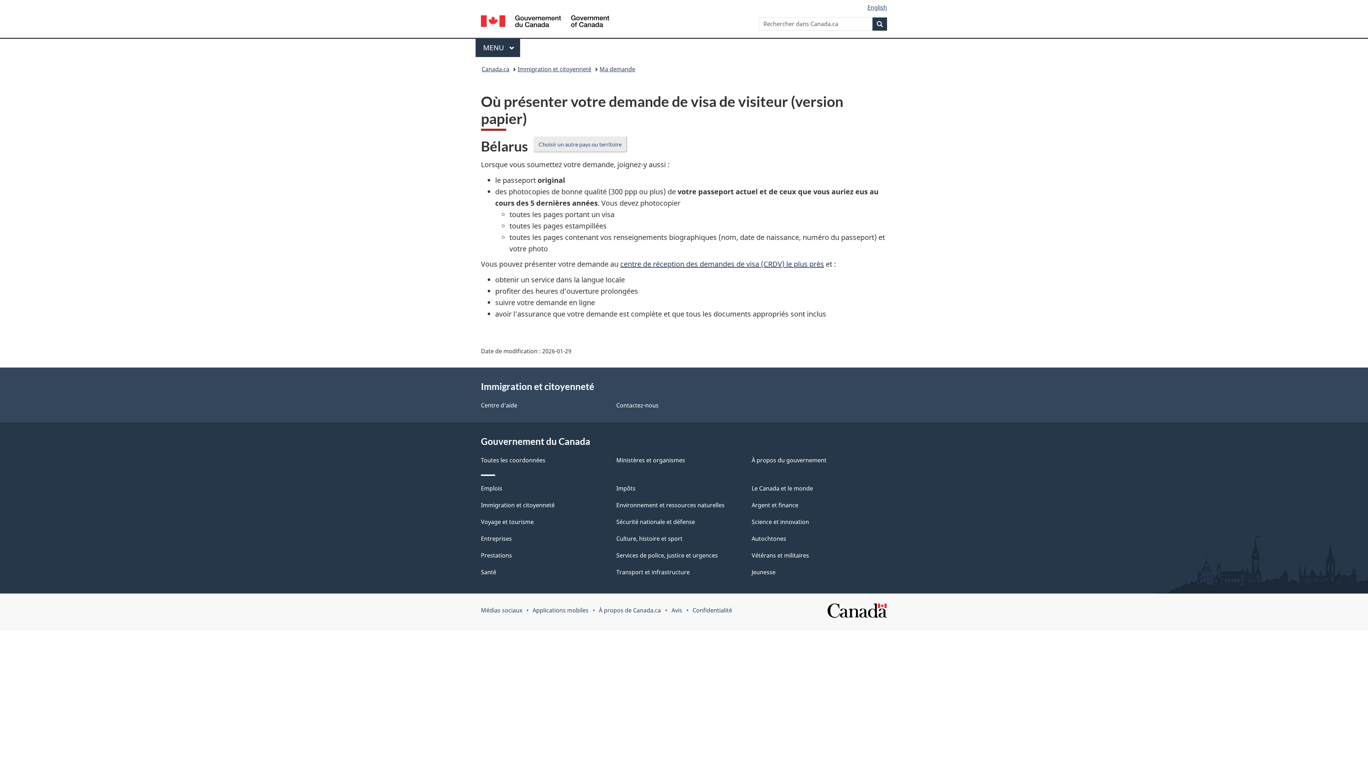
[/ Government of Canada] (545, 22)
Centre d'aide (499, 405)
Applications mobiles (561, 610)
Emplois (491, 488)
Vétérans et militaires (780, 555)
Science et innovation (780, 522)
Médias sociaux (501, 610)
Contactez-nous (637, 405)
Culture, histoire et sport (649, 539)
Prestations (496, 555)
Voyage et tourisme (507, 522)
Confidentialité (712, 610)
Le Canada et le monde (782, 488)
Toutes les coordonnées (513, 460)
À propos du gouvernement (789, 460)
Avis (677, 610)
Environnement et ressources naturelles (670, 505)
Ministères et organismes (650, 460)
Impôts (626, 488)
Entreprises (496, 539)
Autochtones (769, 539)
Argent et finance (775, 505)
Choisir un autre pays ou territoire (580, 144)
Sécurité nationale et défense (655, 522)
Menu (501, 47)
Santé (488, 572)
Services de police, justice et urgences (667, 555)
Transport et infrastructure (653, 572)
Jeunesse (764, 572)
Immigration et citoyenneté (554, 69)
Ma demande (617, 69)
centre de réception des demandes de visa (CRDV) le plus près (722, 264)
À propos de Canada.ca (630, 610)
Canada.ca (495, 69)
